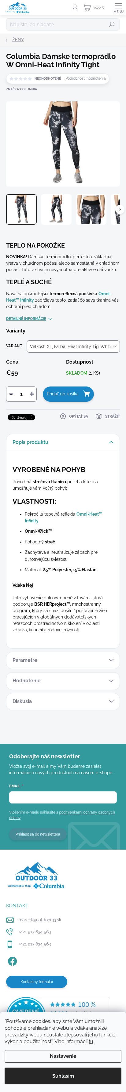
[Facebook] (11, 960)
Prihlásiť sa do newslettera (38, 834)
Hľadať (112, 24)
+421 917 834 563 (34, 931)
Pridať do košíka (63, 393)
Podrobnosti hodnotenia (85, 78)
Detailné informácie (26, 319)
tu (91, 1041)
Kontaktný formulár (36, 982)
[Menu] (118, 7)
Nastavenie (63, 1056)
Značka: (21, 89)
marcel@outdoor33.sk (39, 919)
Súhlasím (63, 1076)
